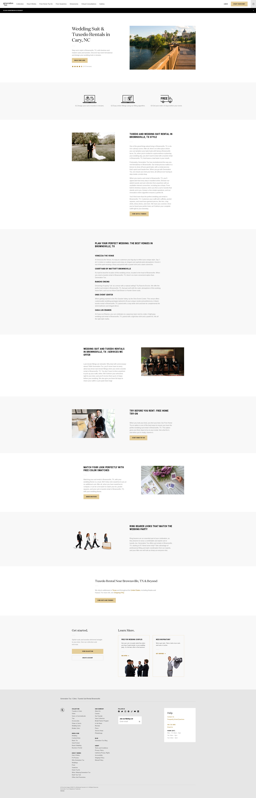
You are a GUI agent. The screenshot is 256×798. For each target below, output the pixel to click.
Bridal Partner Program (102, 721)
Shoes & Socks (76, 723)
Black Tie (75, 740)
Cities (74, 699)
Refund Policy (99, 760)
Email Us (170, 727)
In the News (98, 723)
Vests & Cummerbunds (79, 716)
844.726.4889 (171, 724)
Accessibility (99, 755)
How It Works (76, 755)
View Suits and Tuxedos (105, 600)
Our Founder (98, 716)
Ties (73, 718)
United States (135, 590)
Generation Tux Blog (101, 740)
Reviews (97, 726)
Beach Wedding (76, 745)
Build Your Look (79, 60)
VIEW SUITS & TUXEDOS (139, 214)
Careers (97, 713)
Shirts (73, 713)
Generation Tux (65, 699)
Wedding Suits (76, 726)
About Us (98, 711)
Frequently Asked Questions (175, 719)
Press (96, 728)
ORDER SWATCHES (91, 496)
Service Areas (99, 730)
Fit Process (75, 758)
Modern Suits (76, 728)
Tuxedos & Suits (77, 711)
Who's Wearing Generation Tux (81, 772)
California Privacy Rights (102, 753)
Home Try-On (76, 770)
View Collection (87, 651)
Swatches (75, 767)
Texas (114, 590)
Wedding (74, 735)
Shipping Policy (99, 758)
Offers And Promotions (79, 777)
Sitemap (62, 790)
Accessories (75, 721)
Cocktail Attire (76, 738)
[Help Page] (253, 4)
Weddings (75, 762)
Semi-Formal (76, 743)
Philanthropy (98, 733)
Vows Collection (99, 718)
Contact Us (170, 717)
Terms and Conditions (101, 748)
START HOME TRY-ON (138, 437)
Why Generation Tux (78, 760)
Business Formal (77, 748)
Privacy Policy (99, 750)
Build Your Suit (76, 775)
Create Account (87, 658)
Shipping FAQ (119, 593)
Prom (73, 765)
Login (226, 4)
